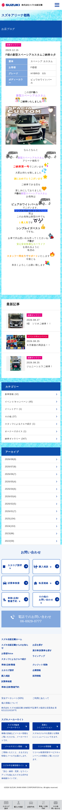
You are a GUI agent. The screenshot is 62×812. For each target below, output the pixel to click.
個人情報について (9, 703)
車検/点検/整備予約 (10, 687)
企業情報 (37, 670)
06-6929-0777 (31, 621)
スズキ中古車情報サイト (13, 765)
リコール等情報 (44, 746)
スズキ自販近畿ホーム (11, 639)
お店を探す (38, 645)
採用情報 (37, 676)
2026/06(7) (10, 474)
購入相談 (5, 676)
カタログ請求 (7, 670)
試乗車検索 (6, 681)
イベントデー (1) (13, 409)
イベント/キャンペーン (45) (19, 401)
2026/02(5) (10, 504)
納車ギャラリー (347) (16, 439)
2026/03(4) (10, 496)
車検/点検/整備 (8, 664)
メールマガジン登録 (13, 746)
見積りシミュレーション (44, 726)
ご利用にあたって (41, 698)
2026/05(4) (10, 481)
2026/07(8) (10, 466)
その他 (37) (10, 416)
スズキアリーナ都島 (15, 15)
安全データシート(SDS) (12, 698)
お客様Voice (7, 653)
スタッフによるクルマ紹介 (13, 659)
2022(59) (9, 541)
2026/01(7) (10, 511)
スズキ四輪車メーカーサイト (13, 726)
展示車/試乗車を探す (42, 650)
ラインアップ (39, 656)
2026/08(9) (10, 459)
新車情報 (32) (12, 394)
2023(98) (9, 533)
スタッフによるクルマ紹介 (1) (20, 424)
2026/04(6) (10, 489)
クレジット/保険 (40, 664)
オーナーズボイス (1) (15, 431)
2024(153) (10, 526)
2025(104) (10, 518)
